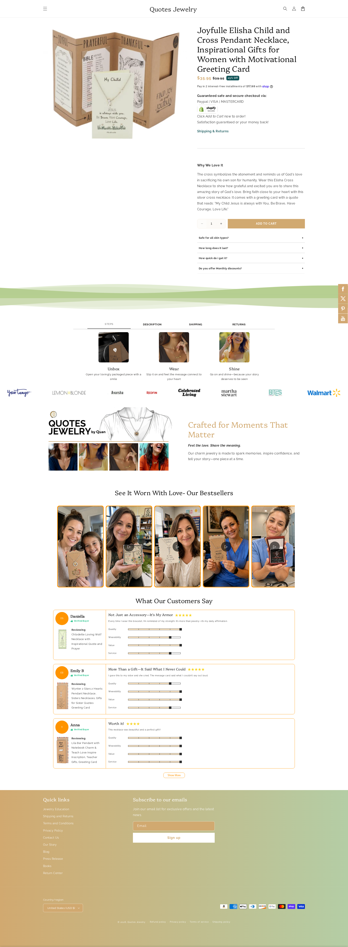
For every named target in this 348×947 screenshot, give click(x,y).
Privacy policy (178, 922)
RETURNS (238, 324)
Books (47, 866)
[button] (45, 8)
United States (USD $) (61, 908)
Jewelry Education (56, 809)
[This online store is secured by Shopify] (207, 110)
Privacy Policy (53, 830)
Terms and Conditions (58, 823)
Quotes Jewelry (136, 922)
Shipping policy (221, 922)
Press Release (53, 858)
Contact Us (51, 837)
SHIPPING (195, 324)
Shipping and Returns (58, 816)
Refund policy (158, 922)
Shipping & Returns (213, 131)
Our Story (50, 844)
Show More (174, 775)
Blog (46, 851)
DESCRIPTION (152, 324)
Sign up (173, 838)
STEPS (109, 324)
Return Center (53, 873)
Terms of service (199, 922)
